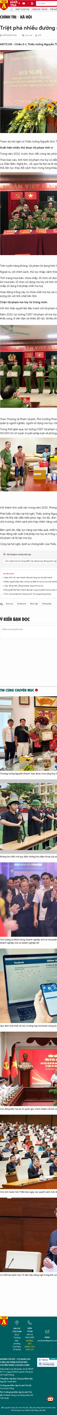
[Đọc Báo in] (33, 3)
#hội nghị (34, 604)
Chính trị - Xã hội (39, 9)
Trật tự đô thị (22, 9)
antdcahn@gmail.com (47, 1341)
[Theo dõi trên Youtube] (23, 3)
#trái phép (46, 604)
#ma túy (9, 604)
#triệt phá (21, 604)
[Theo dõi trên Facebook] (20, 3)
